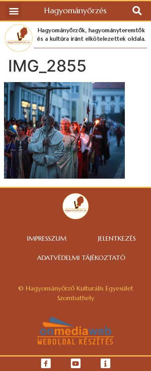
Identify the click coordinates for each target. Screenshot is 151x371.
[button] (13, 11)
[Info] (105, 363)
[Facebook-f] (46, 363)
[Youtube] (76, 363)
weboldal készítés (75, 341)
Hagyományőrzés (75, 11)
